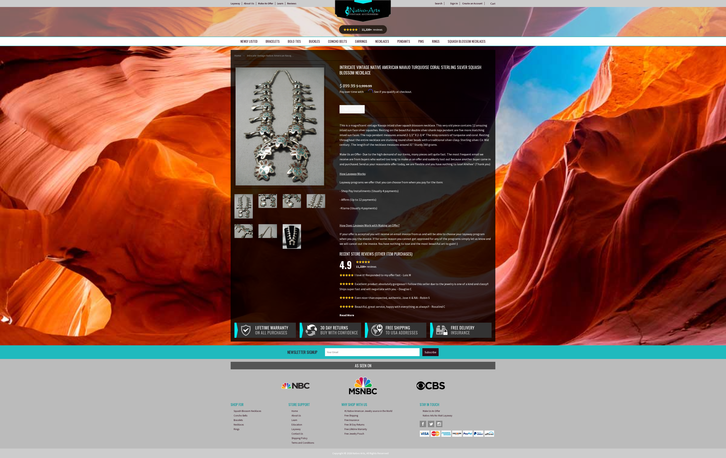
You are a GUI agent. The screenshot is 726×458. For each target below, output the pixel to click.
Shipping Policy (299, 438)
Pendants (403, 41)
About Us (249, 3)
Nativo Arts (359, 453)
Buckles (314, 41)
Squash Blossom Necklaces (467, 41)
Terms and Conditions (303, 442)
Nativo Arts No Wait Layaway (437, 415)
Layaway (235, 3)
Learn (280, 3)
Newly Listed (249, 41)
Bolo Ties (294, 41)
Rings (436, 41)
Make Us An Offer (431, 411)
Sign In (454, 3)
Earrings (361, 41)
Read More (347, 315)
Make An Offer (265, 3)
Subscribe (430, 352)
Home (237, 55)
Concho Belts (337, 41)
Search (438, 3)
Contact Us (297, 433)
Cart (492, 3)
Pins (421, 41)
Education (297, 424)
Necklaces (382, 41)
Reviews (291, 3)
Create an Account (472, 3)
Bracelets (273, 41)
